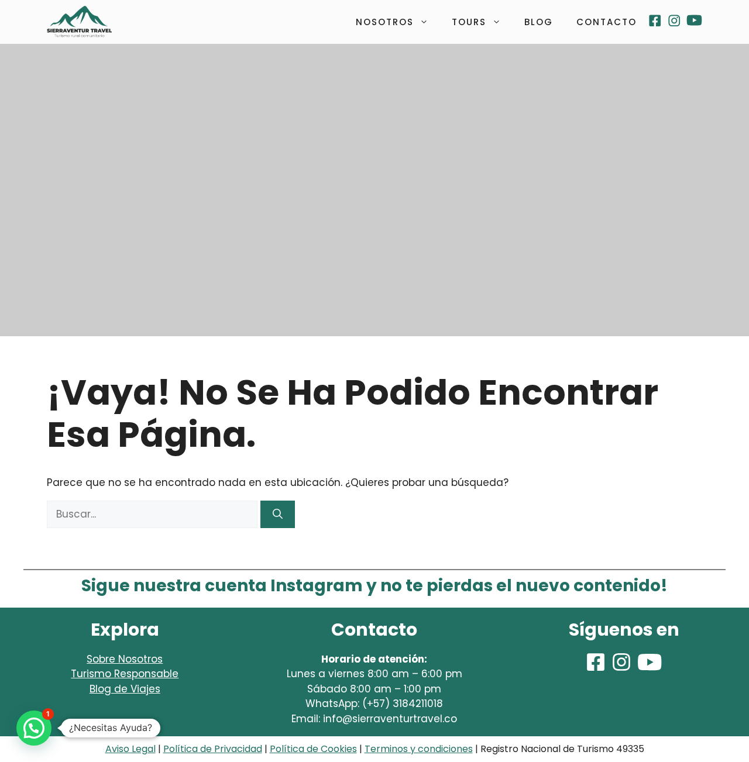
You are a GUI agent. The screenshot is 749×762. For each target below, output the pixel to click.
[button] (33, 728)
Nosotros (385, 22)
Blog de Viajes (125, 689)
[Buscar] (277, 515)
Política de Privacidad (212, 749)
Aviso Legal (130, 749)
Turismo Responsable (124, 674)
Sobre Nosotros (125, 659)
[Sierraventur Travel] (79, 22)
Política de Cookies (313, 749)
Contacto (606, 22)
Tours (469, 22)
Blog (538, 22)
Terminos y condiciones (419, 749)
